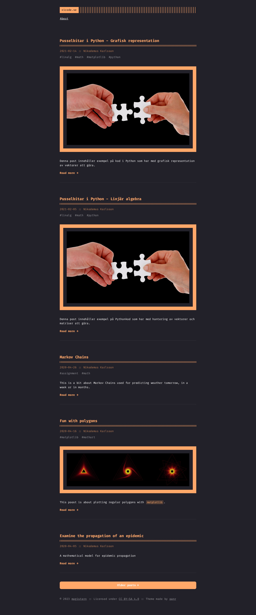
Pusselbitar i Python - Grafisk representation (109, 40)
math (80, 57)
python (115, 57)
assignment (69, 373)
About (64, 18)
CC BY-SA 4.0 (129, 599)
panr (172, 599)
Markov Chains (74, 357)
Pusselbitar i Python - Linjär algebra (100, 198)
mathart (89, 437)
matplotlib (96, 57)
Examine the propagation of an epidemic (102, 535)
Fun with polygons (78, 420)
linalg (66, 57)
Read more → (69, 173)
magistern (79, 599)
